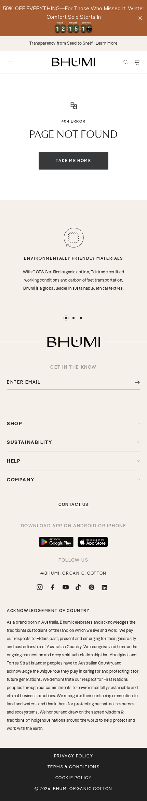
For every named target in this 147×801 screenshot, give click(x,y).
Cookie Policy (73, 778)
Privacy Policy (73, 756)
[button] (125, 62)
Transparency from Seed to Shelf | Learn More (73, 43)
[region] (73, 18)
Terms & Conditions (74, 767)
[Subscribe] (132, 382)
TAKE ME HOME (73, 160)
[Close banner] (140, 18)
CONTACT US (73, 504)
